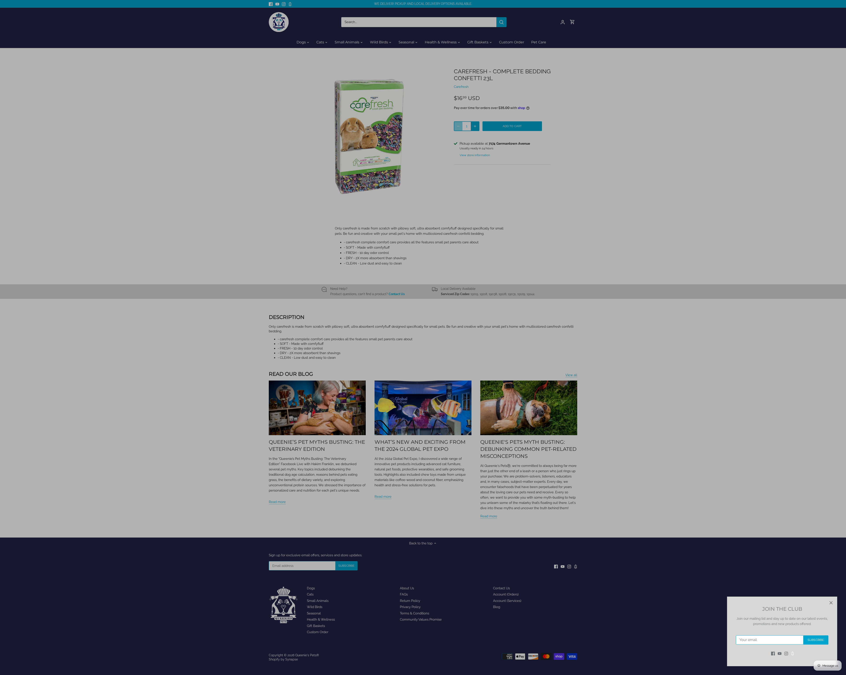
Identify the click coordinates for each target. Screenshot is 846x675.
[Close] (831, 603)
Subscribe (816, 640)
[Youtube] (779, 653)
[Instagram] (786, 653)
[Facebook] (773, 653)
